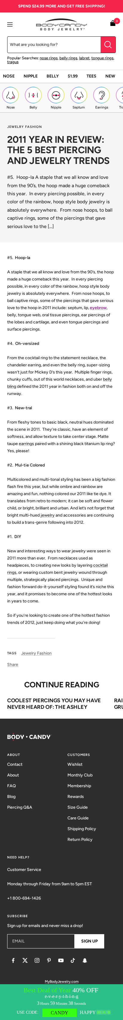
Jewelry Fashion (24, 127)
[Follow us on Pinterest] (49, 960)
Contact (14, 764)
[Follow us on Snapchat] (85, 960)
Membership (79, 785)
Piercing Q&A (19, 807)
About (13, 775)
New (110, 76)
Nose (9, 76)
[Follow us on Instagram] (37, 960)
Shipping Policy (81, 828)
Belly (53, 76)
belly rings (68, 58)
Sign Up (89, 941)
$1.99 (73, 76)
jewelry (48, 515)
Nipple (31, 76)
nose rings (49, 58)
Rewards (75, 796)
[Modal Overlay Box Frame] (61, 1002)
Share (12, 664)
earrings (26, 443)
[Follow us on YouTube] (61, 960)
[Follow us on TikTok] (73, 960)
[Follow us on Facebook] (13, 960)
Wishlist (74, 764)
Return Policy (80, 839)
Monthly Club (80, 775)
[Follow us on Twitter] (25, 960)
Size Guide (77, 807)
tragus (13, 62)
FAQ (11, 785)
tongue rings (102, 58)
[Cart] (113, 24)
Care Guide (78, 818)
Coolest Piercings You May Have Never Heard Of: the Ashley (54, 703)
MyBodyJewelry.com (62, 981)
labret (84, 58)
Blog (11, 796)
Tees (91, 76)
